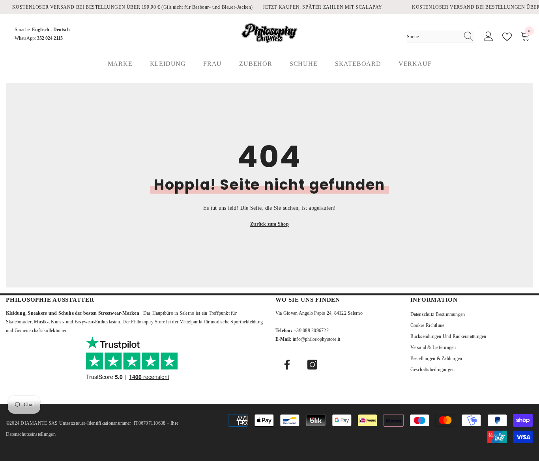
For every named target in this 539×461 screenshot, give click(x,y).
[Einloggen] (488, 36)
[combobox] (433, 37)
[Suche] (440, 37)
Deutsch (61, 29)
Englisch (40, 29)
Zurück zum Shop (269, 224)
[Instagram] (312, 364)
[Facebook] (287, 364)
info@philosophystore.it (317, 339)
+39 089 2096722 (311, 330)
